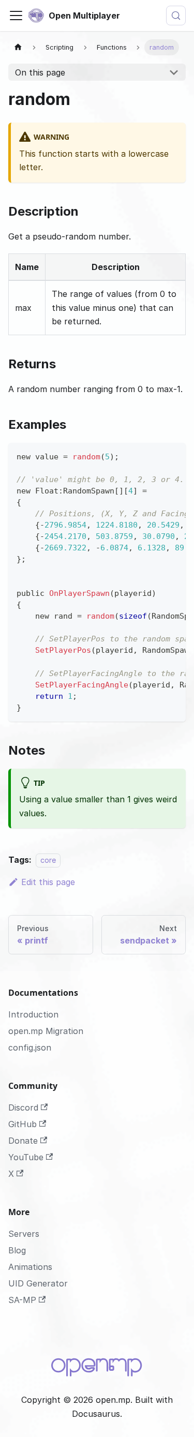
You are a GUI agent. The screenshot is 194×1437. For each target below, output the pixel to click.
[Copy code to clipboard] (173, 456)
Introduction (33, 1014)
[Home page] (18, 47)
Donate (23, 1140)
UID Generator (38, 1283)
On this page (40, 72)
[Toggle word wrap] (154, 456)
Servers (23, 1234)
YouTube (25, 1157)
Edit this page (48, 882)
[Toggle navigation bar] (16, 15)
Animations (30, 1267)
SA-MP (22, 1300)
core (48, 860)
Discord (23, 1107)
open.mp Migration (45, 1031)
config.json (29, 1047)
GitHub (22, 1124)
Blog (17, 1250)
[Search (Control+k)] (176, 15)
